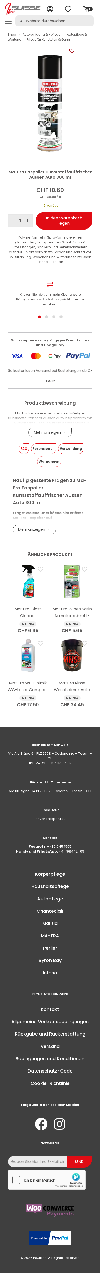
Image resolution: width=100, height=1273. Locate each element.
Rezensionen (44, 448)
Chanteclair (50, 911)
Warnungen (49, 461)
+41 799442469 (71, 851)
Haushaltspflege (50, 886)
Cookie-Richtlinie (50, 1083)
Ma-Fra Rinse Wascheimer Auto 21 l (72, 689)
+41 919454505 (59, 846)
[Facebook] (41, 1124)
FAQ (24, 448)
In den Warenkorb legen (64, 220)
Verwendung (71, 448)
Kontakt (50, 1009)
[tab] (24, 448)
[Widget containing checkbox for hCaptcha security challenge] (47, 1180)
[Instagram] (59, 1124)
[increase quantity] (27, 220)
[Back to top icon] (89, 1262)
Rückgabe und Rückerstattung (50, 1034)
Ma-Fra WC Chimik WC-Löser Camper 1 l (28, 689)
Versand (50, 1046)
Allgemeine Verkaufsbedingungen (50, 1021)
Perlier (50, 948)
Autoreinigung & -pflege (41, 34)
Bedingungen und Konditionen (50, 1058)
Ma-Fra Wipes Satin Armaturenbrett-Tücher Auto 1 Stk (72, 615)
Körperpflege (50, 874)
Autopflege (50, 898)
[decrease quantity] (13, 220)
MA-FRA (50, 935)
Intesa (50, 972)
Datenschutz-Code (50, 1071)
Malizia (50, 923)
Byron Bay (50, 960)
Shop (12, 34)
